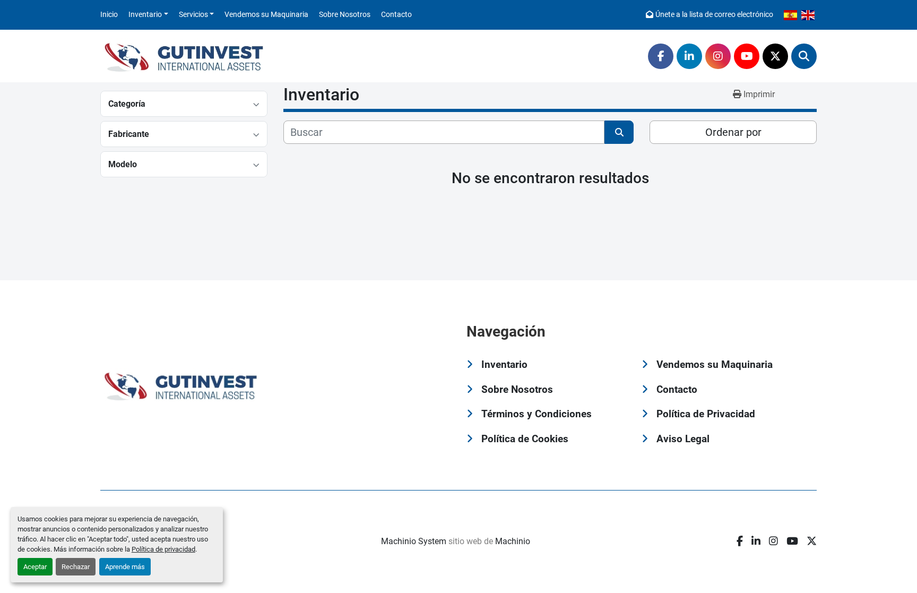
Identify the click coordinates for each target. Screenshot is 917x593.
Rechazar (76, 567)
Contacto (396, 14)
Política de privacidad (163, 549)
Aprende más (125, 567)
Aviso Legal (683, 439)
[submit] (619, 132)
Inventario (145, 14)
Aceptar (35, 567)
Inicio (109, 14)
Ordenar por (733, 132)
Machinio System (413, 541)
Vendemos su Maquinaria (266, 14)
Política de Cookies (524, 439)
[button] (148, 14)
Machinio (512, 541)
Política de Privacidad (705, 414)
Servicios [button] (193, 14)
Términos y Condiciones (536, 414)
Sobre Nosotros (344, 14)
